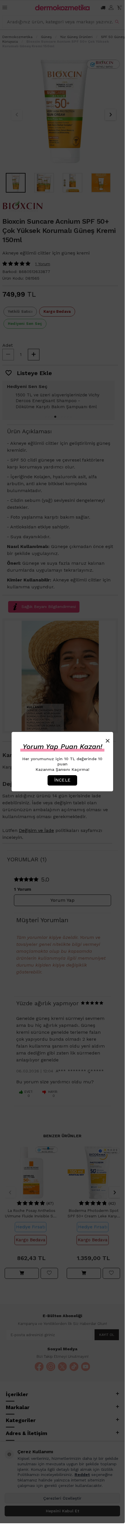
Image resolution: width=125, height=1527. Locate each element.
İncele (62, 780)
